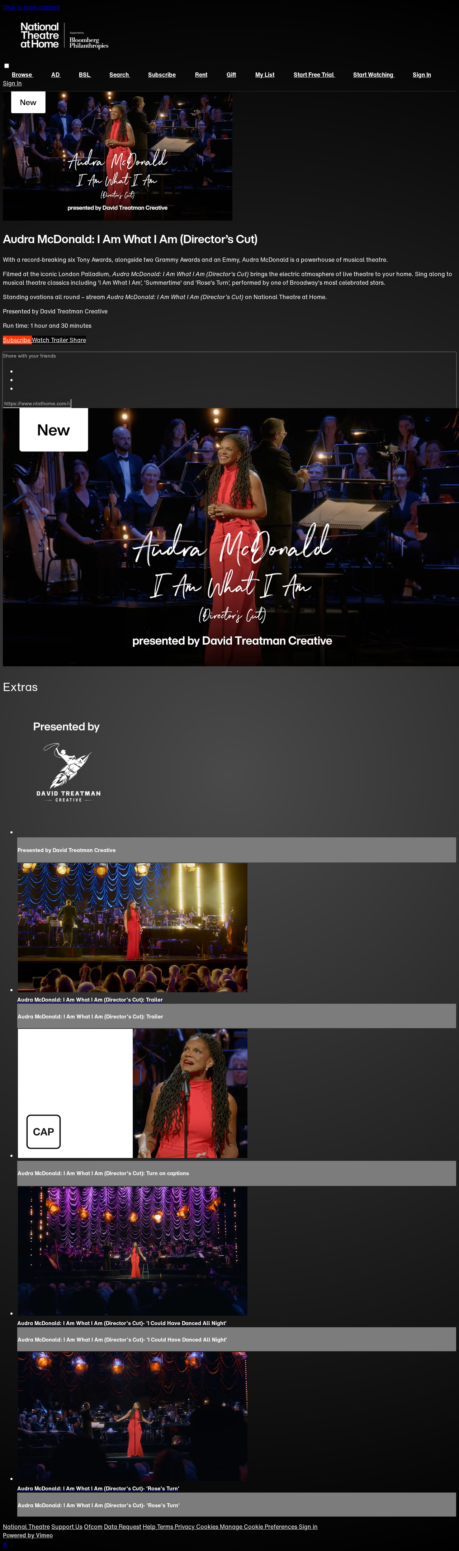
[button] (6, 65)
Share (78, 340)
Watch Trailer (51, 340)
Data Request (122, 1526)
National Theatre (26, 1526)
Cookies (208, 1526)
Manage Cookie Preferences (259, 1526)
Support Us (66, 1526)
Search (119, 74)
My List (264, 74)
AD (56, 74)
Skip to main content (31, 7)
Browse (22, 74)
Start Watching (374, 74)
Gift (231, 74)
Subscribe (162, 74)
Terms (166, 1526)
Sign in (422, 74)
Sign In (12, 83)
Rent (201, 74)
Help (150, 1526)
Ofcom (93, 1526)
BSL (85, 74)
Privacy (185, 1526)
